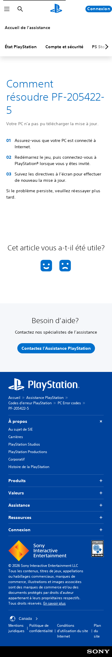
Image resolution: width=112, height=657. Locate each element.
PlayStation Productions (27, 451)
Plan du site (97, 631)
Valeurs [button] (16, 493)
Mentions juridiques (16, 628)
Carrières (15, 436)
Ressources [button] (19, 517)
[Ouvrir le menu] (6, 9)
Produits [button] (17, 480)
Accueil (14, 397)
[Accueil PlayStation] (56, 9)
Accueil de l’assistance (27, 27)
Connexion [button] (19, 529)
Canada (25, 619)
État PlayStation (21, 46)
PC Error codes (69, 402)
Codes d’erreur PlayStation (30, 402)
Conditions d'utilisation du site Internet (72, 631)
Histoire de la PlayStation (28, 466)
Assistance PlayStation (45, 397)
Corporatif (16, 459)
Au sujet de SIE (20, 429)
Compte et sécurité (64, 46)
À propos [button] (17, 421)
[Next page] (105, 46)
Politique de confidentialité (41, 628)
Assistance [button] (19, 505)
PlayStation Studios (24, 444)
